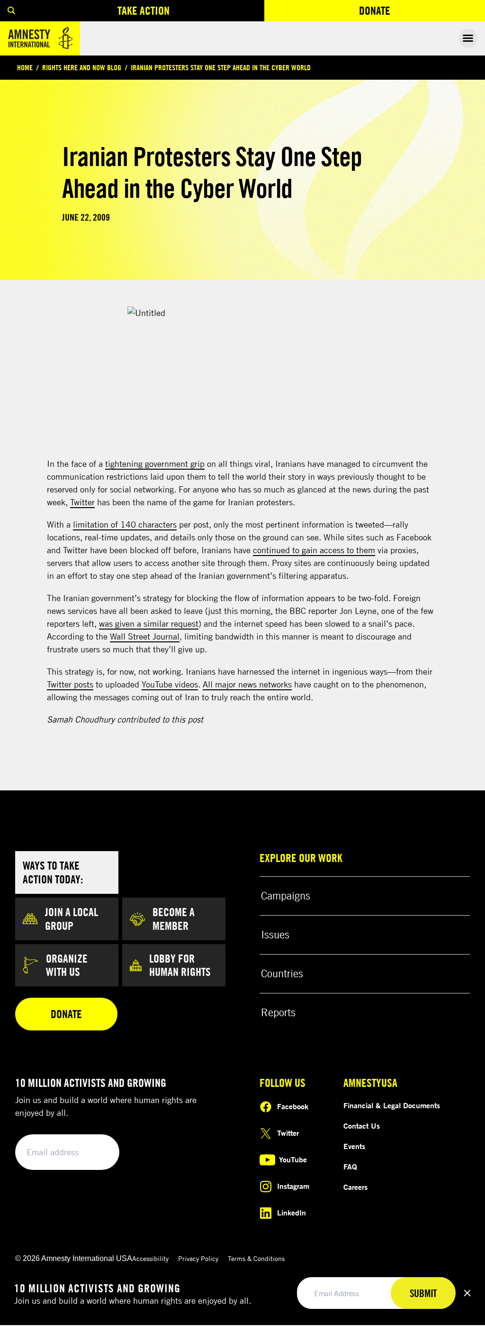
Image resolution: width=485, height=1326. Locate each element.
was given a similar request (148, 623)
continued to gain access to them (314, 550)
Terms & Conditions (256, 1258)
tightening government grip (155, 463)
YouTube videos (170, 684)
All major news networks (247, 684)
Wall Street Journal (145, 636)
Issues (275, 934)
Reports (278, 1012)
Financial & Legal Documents (391, 1105)
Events (354, 1146)
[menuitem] (11, 10)
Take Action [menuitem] (143, 10)
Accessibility (150, 1258)
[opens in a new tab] (243, 377)
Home (25, 67)
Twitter (82, 502)
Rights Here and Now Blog (81, 67)
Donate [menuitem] (409, 12)
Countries (282, 973)
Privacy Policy (198, 1258)
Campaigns (285, 896)
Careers (355, 1187)
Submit (96, 1153)
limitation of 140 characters (125, 524)
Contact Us (361, 1126)
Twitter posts (70, 684)
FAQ (350, 1166)
